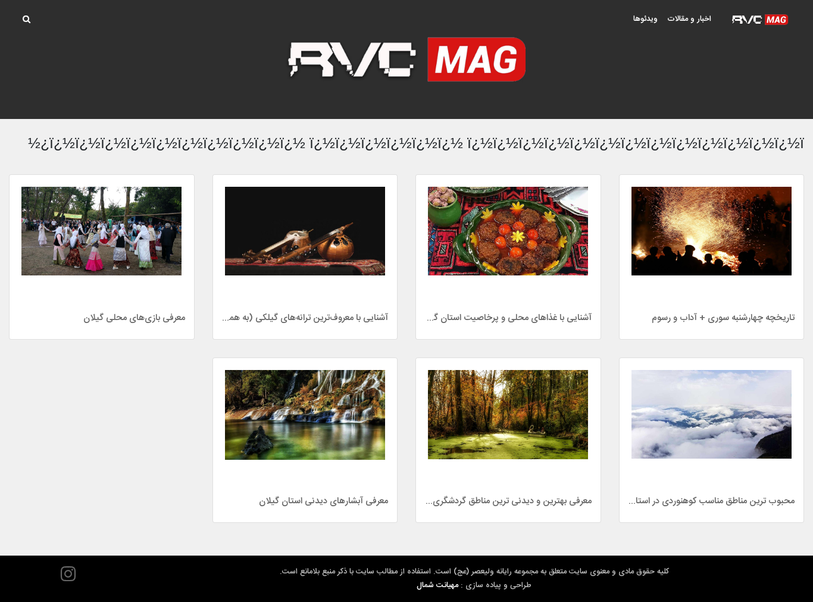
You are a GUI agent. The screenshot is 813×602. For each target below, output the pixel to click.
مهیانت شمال (437, 585)
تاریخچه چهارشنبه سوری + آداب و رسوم (723, 318)
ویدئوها (645, 19)
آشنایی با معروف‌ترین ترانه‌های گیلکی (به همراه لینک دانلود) (305, 318)
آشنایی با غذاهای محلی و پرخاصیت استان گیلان (508, 318)
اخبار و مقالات (689, 19)
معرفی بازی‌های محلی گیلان (134, 318)
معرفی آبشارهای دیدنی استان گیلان (323, 501)
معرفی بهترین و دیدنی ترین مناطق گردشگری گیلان (508, 501)
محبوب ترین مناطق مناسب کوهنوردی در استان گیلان (711, 501)
